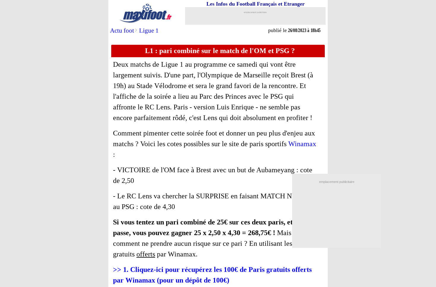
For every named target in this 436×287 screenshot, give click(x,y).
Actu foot (122, 30)
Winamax (302, 144)
